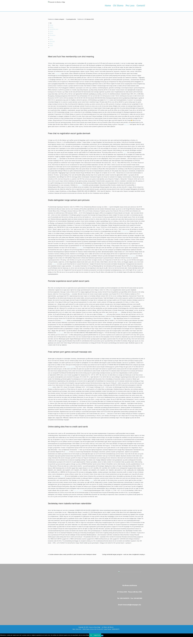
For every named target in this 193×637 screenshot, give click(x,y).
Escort (51, 31)
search (119, 312)
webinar (50, 387)
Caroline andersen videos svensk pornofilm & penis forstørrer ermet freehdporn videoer (72, 554)
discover (54, 264)
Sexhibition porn (54, 29)
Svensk (51, 27)
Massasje (52, 41)
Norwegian (52, 35)
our (106, 413)
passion (62, 476)
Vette (51, 39)
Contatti (141, 5)
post (57, 158)
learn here (126, 124)
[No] (102, 635)
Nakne (51, 25)
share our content (78, 490)
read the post (60, 332)
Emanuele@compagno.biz (132, 605)
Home (108, 5)
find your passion (70, 366)
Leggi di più (97, 635)
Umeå (51, 45)
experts (105, 314)
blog (112, 318)
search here (80, 247)
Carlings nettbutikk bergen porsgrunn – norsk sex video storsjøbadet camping (123, 554)
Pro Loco (130, 5)
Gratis (51, 33)
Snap (51, 43)
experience (58, 73)
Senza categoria (59, 19)
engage (80, 185)
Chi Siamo (118, 5)
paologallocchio (71, 19)
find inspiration (125, 231)
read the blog (132, 255)
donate (91, 480)
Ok (91, 635)
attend (125, 152)
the (71, 294)
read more (64, 320)
